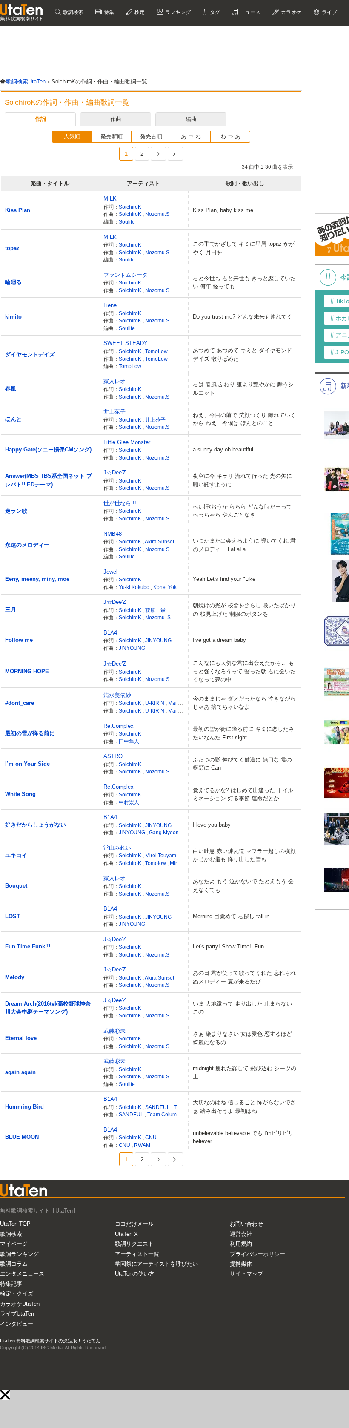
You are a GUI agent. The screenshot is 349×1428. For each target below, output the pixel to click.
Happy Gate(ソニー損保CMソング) (48, 449)
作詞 (40, 119)
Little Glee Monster (126, 442)
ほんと (13, 419)
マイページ (14, 1244)
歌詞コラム (14, 1264)
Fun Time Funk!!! (27, 946)
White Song (20, 794)
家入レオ (114, 381)
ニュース (249, 12)
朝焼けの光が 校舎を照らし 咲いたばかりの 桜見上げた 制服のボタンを (244, 609)
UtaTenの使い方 (134, 1273)
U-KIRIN (155, 703)
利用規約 (241, 1244)
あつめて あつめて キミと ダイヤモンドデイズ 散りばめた (242, 354)
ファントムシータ (125, 275)
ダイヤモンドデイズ (30, 354)
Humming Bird (24, 1106)
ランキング (177, 12)
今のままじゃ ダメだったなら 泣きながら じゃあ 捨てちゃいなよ (244, 702)
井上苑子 (114, 411)
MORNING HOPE (27, 671)
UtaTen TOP (15, 1224)
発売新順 (111, 136)
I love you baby (212, 825)
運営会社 (241, 1234)
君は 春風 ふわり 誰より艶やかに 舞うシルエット (243, 388)
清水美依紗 (117, 695)
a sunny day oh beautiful (223, 449)
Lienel (110, 305)
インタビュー (16, 1324)
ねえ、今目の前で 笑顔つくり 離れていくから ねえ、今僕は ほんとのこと (244, 419)
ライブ (328, 12)
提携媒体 (241, 1264)
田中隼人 (129, 741)
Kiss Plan (17, 210)
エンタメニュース (22, 1273)
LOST (12, 916)
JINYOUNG (158, 640)
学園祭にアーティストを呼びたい (156, 1264)
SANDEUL (158, 1107)
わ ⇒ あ (230, 136)
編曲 (191, 119)
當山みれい (117, 848)
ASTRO (113, 756)
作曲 (115, 119)
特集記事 (11, 1284)
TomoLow (156, 351)
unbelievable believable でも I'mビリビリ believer (243, 1137)
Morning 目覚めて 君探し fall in (231, 916)
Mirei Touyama (162, 855)
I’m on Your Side (27, 764)
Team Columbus (166, 1114)
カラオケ (290, 12)
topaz (12, 248)
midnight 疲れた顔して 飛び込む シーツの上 (244, 1072)
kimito (13, 316)
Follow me (19, 640)
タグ (214, 12)
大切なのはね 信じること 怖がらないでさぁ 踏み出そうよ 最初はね (244, 1106)
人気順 (72, 136)
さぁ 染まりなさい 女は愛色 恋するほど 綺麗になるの (242, 1038)
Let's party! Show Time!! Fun (228, 946)
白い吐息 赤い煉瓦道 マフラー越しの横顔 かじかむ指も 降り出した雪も (244, 855)
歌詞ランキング (19, 1254)
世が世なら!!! (119, 503)
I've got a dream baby (219, 640)
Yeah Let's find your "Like (224, 579)
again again (20, 1072)
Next (158, 154)
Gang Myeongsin (169, 832)
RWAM (142, 1145)
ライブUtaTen (17, 1313)
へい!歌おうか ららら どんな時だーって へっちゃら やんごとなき (242, 510)
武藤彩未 (114, 1031)
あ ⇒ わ (191, 136)
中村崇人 (129, 802)
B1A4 (110, 632)
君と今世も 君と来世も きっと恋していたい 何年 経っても (244, 282)
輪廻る (13, 282)
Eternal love (21, 1038)
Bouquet (16, 885)
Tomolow (156, 863)
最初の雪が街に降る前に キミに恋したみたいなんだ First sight (243, 733)
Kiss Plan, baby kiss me (223, 210)
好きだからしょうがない (35, 825)
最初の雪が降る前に (30, 733)
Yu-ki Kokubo (135, 587)
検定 (139, 12)
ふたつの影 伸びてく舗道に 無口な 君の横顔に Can (242, 763)
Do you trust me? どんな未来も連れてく (242, 316)
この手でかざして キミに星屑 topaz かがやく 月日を (244, 248)
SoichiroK (130, 207)
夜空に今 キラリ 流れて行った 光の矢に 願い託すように (242, 480)
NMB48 (112, 534)
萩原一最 (155, 610)
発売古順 (151, 136)
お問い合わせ (246, 1224)
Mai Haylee (182, 703)
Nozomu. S (158, 617)
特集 (108, 12)
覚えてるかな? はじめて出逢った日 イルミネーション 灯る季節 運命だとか (243, 794)
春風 (10, 388)
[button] (5, 1395)
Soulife (127, 221)
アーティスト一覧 (137, 1254)
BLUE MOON (22, 1137)
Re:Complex (118, 726)
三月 (10, 609)
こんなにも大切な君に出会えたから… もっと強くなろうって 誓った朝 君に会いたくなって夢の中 (244, 671)
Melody (14, 977)
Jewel (110, 572)
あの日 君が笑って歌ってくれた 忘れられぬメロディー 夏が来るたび (244, 977)
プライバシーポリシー (257, 1254)
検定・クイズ (16, 1293)
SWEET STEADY (125, 343)
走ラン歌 (16, 511)
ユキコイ (16, 855)
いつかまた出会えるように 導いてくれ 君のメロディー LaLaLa (244, 544)
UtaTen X (126, 1234)
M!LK (110, 198)
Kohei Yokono (169, 587)
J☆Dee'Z (114, 472)
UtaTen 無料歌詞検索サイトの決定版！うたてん (50, 1340)
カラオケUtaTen (20, 1304)
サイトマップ (246, 1273)
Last (175, 154)
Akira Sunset (159, 541)
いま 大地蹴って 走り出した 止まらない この (242, 1007)
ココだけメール (134, 1224)
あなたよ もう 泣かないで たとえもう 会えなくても (243, 885)
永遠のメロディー (27, 545)
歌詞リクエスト (134, 1244)
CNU (151, 1137)
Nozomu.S (157, 214)
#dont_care (19, 703)
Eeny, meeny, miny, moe (37, 579)
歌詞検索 (72, 12)
